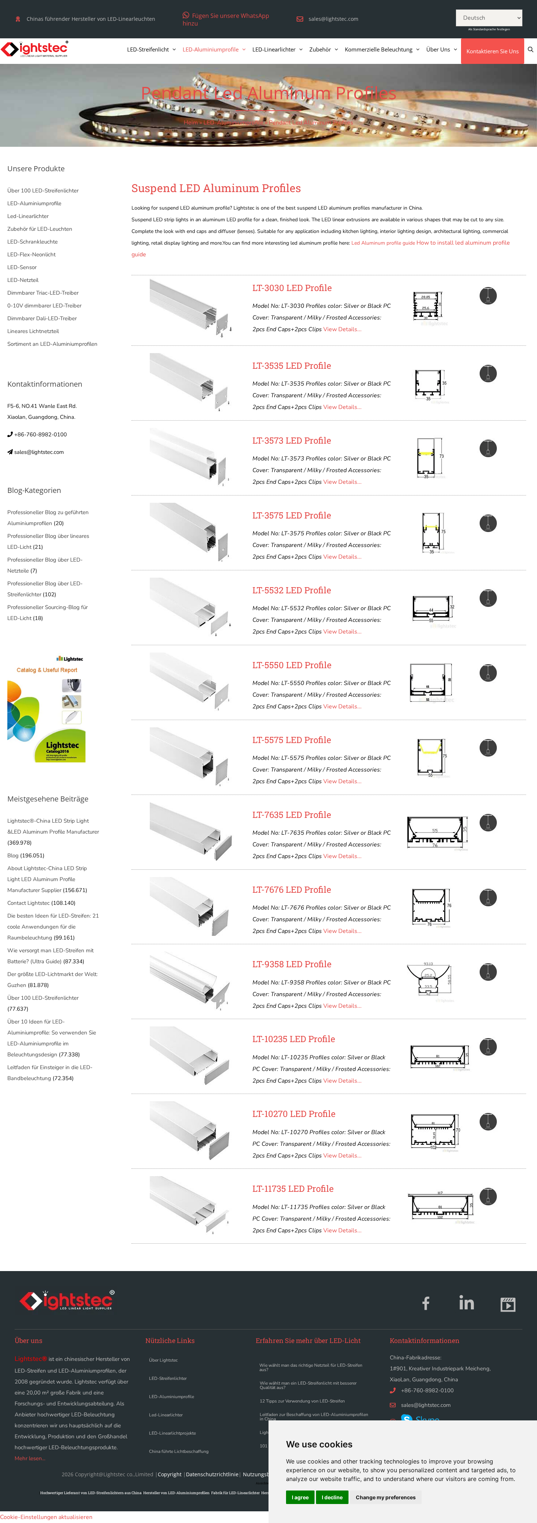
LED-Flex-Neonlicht (31, 254)
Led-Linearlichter (28, 216)
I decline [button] (332, 1497)
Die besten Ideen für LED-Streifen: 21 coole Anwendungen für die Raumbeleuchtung (53, 926)
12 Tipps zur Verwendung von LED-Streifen (302, 1401)
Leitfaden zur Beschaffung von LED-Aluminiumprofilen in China (314, 1417)
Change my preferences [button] (386, 1497)
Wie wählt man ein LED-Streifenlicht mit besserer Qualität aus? (308, 1385)
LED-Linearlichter (274, 49)
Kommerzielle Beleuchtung (378, 49)
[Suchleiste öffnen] (530, 49)
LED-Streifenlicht (148, 49)
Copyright (170, 1474)
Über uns (438, 49)
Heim (191, 123)
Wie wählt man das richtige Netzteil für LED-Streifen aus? (310, 1367)
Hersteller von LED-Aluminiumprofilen (176, 1493)
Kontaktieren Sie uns (492, 51)
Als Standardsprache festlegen (489, 29)
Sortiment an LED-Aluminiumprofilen (52, 344)
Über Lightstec (163, 1360)
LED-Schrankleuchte (32, 241)
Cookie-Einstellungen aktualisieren (46, 1517)
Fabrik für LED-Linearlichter (235, 1493)
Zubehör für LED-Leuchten (39, 229)
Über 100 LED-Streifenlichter (43, 190)
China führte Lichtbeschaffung (179, 1451)
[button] (228, 19)
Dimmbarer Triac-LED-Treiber (43, 292)
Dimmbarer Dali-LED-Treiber (42, 318)
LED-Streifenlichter (168, 1378)
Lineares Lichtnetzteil (33, 331)
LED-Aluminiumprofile (211, 49)
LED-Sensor (22, 267)
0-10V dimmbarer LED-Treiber (44, 305)
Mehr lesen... (30, 1458)
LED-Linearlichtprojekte (172, 1433)
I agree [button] (300, 1497)
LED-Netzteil (22, 280)
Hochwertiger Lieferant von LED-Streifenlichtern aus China (91, 1493)
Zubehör (320, 49)
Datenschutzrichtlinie (212, 1474)
